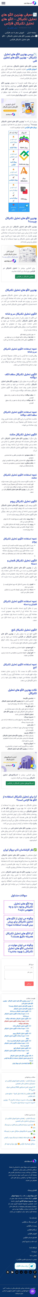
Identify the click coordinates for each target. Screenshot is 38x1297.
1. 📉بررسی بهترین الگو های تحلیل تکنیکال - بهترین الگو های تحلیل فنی (18, 1002)
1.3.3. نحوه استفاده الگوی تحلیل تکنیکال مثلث (16, 1030)
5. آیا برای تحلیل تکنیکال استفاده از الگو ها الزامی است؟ (18, 1059)
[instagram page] (25, 1272)
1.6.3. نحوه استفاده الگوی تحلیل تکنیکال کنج (16, 1052)
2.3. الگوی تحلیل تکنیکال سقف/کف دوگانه (18, 1019)
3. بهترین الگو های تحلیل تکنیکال (23, 1009)
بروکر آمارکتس (13, 180)
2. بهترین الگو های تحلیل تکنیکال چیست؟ (21, 1006)
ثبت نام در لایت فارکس (13, 155)
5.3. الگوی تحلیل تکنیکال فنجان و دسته (19, 1041)
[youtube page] (16, 1272)
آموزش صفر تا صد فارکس (14, 32)
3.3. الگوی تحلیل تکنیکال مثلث (22, 1026)
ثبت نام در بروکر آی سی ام (13, 190)
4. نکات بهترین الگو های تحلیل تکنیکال (21, 1056)
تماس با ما (33, 1255)
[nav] (4, 2)
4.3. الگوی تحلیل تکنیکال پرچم (22, 1034)
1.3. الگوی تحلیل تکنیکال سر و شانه (20, 1011)
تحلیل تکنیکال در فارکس (25, 276)
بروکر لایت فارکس (13, 163)
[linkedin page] (30, 1272)
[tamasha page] (12, 1272)
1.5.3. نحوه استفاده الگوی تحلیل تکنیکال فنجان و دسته (16, 1044)
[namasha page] (7, 1272)
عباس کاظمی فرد (12, 28)
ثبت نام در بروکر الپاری (13, 140)
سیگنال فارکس (32, 1230)
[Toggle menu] (32, 1291)
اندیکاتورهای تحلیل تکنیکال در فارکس (20, 783)
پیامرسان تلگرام (13, 208)
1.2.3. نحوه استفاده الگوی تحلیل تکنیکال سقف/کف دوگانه (16, 1022)
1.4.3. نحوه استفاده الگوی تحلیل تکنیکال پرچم (16, 1037)
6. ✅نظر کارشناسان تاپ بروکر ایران (22, 1063)
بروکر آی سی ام (13, 199)
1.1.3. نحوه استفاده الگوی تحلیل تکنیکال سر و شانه (16, 1015)
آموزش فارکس (32, 1234)
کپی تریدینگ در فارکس (29, 1222)
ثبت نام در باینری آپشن (29, 1241)
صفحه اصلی (31, 32)
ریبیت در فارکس (32, 1226)
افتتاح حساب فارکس (30, 1237)
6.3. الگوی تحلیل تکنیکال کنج (22, 1048)
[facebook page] (35, 1272)
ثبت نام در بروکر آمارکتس (13, 173)
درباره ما (34, 1252)
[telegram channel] (21, 1272)
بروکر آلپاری (13, 147)
